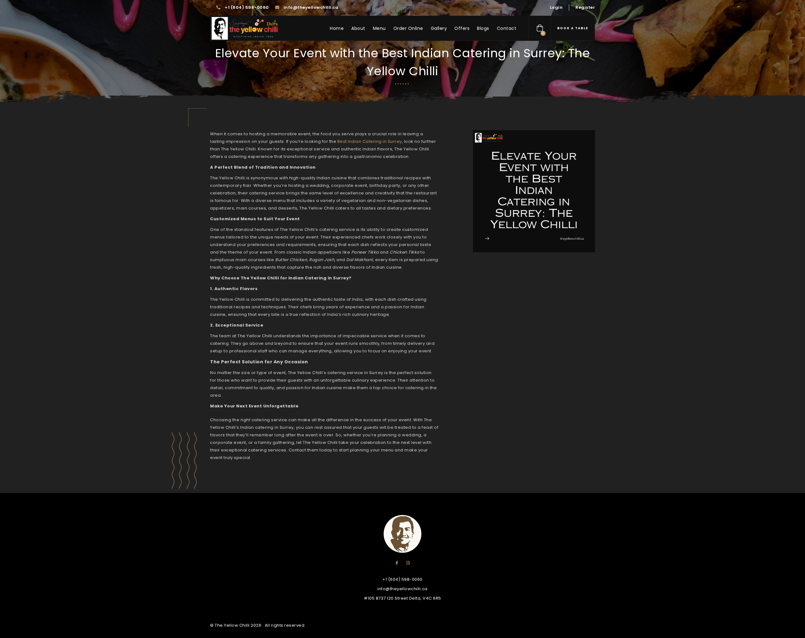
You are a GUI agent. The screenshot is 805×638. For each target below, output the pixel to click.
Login (556, 7)
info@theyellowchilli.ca (310, 7)
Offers (461, 28)
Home (337, 28)
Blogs (483, 28)
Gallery (439, 28)
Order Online (408, 28)
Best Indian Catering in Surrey (369, 141)
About (358, 28)
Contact (507, 28)
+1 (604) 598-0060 (246, 7)
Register (585, 7)
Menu (379, 28)
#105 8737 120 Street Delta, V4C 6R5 (402, 598)
